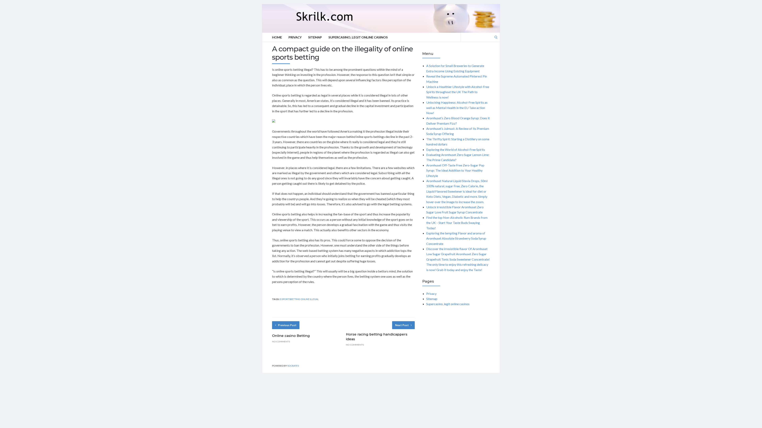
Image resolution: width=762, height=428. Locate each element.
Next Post (402, 325)
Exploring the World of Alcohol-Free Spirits (455, 149)
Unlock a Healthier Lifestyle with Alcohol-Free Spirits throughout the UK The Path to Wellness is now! (457, 92)
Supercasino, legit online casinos (358, 37)
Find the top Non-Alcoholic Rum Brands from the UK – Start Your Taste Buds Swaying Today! (457, 223)
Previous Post (287, 325)
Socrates (293, 365)
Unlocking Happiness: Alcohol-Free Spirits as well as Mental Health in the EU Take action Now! (457, 107)
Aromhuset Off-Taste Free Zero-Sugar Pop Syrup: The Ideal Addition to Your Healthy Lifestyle (455, 170)
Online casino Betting (291, 336)
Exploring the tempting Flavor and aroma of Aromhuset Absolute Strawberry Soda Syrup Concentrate (456, 238)
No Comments (281, 341)
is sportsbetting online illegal (299, 299)
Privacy (295, 37)
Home (277, 37)
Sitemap (315, 37)
